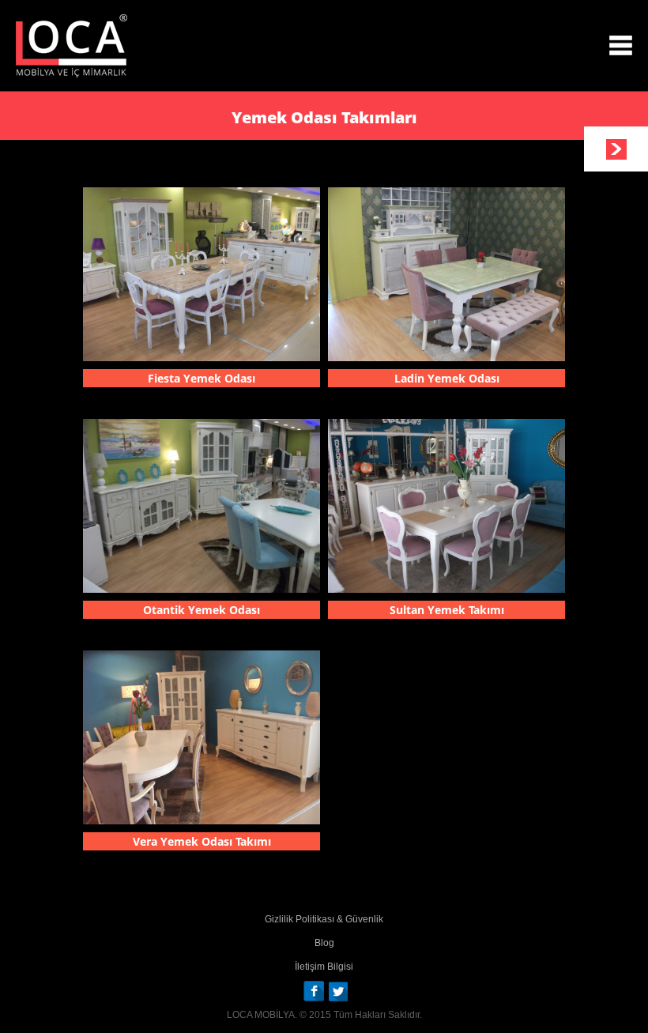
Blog (324, 942)
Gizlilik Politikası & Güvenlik (324, 919)
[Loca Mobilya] (71, 45)
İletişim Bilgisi (324, 966)
